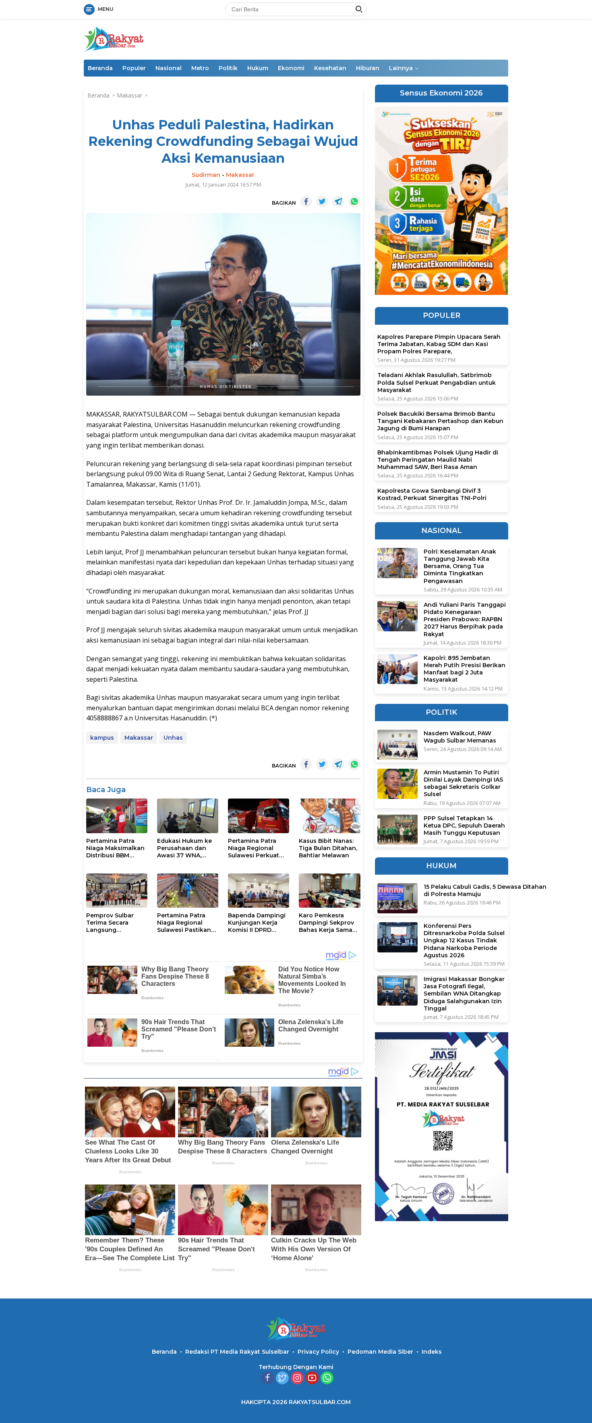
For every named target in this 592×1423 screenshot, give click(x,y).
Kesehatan (330, 68)
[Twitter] (282, 1378)
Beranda (100, 68)
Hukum (257, 68)
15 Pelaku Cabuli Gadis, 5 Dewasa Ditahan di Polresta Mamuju (485, 890)
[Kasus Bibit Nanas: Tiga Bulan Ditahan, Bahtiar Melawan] (329, 816)
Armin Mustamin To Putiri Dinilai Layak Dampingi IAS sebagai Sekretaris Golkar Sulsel (463, 783)
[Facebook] (267, 1378)
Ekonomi (291, 68)
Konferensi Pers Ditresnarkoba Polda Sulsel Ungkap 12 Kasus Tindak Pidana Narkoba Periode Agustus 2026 (464, 940)
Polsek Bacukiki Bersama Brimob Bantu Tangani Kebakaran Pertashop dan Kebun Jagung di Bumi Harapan (440, 421)
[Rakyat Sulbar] (114, 38)
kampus (102, 737)
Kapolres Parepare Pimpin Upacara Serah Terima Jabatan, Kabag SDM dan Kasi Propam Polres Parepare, (439, 344)
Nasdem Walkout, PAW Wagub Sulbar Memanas (460, 737)
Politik (228, 68)
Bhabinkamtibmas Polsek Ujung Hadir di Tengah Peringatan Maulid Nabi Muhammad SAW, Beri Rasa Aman (437, 459)
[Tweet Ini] (322, 201)
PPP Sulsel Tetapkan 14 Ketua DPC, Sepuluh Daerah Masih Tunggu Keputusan (464, 825)
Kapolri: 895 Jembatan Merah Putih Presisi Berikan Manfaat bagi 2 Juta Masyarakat (464, 668)
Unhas (173, 737)
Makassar (240, 174)
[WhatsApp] (327, 1378)
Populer (134, 68)
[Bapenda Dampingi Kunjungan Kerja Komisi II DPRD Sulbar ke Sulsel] (258, 890)
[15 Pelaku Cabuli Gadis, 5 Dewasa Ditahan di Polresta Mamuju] (397, 898)
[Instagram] (297, 1378)
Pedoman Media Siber (380, 1351)
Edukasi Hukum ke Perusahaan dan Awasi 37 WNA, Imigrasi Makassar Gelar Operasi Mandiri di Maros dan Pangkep (184, 848)
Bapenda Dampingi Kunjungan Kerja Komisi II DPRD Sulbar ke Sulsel (257, 923)
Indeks (432, 1351)
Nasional (168, 68)
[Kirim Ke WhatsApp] (354, 201)
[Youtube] (312, 1378)
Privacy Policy (318, 1351)
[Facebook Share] (306, 201)
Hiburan (367, 68)
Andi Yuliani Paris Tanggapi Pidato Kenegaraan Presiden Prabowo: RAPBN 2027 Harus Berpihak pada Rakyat (465, 619)
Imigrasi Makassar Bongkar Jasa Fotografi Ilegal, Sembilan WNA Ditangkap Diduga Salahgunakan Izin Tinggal (464, 993)
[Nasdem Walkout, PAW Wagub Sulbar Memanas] (397, 745)
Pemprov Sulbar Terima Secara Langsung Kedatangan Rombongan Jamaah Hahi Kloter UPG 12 (115, 923)
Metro (200, 68)
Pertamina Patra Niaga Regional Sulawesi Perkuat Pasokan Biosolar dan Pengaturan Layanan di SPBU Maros (254, 848)
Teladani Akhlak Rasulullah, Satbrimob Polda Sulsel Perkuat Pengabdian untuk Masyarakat (436, 382)
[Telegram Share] (338, 201)
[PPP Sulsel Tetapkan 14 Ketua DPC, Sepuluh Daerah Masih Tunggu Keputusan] (397, 829)
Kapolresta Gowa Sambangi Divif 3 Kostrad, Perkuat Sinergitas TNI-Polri (431, 494)
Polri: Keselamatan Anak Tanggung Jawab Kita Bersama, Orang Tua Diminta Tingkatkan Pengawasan (460, 566)
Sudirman (206, 174)
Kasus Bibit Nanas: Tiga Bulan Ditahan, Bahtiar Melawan (328, 848)
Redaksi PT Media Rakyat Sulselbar (237, 1351)
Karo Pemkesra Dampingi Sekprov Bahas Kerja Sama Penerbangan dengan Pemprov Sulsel (326, 923)
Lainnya (401, 68)
